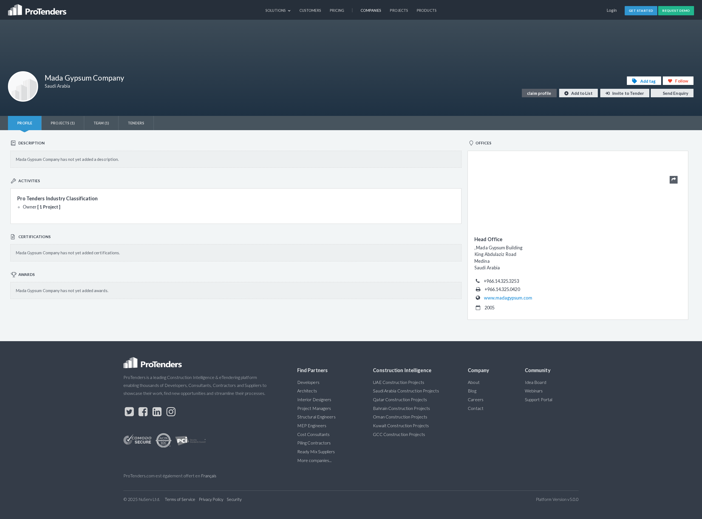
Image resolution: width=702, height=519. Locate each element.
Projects (399, 10)
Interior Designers (314, 399)
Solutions (276, 10)
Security (234, 499)
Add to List (581, 93)
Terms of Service (180, 499)
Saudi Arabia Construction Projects (406, 390)
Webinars (534, 390)
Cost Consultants (313, 434)
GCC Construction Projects (399, 434)
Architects (307, 390)
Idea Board (535, 382)
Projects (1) (63, 123)
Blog (472, 390)
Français (209, 475)
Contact (475, 408)
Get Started (641, 10)
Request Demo (676, 10)
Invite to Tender (628, 93)
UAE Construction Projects (398, 382)
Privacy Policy (211, 499)
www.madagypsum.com (508, 297)
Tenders (136, 123)
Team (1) (101, 123)
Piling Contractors (314, 442)
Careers (475, 399)
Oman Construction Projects (400, 416)
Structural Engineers (316, 416)
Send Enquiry (675, 93)
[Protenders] (38, 7)
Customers (310, 10)
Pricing (337, 10)
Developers (308, 382)
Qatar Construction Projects (400, 399)
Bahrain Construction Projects (401, 408)
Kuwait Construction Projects (401, 425)
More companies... (314, 460)
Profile (24, 123)
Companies (371, 10)
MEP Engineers (311, 425)
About (473, 382)
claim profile (539, 93)
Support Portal (538, 399)
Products (427, 10)
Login (612, 10)
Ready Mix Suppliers (316, 451)
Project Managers (314, 408)
